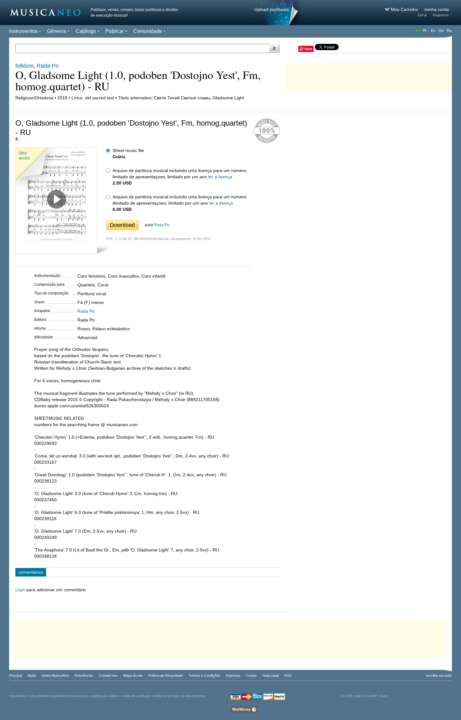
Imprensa (233, 675)
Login (20, 590)
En (433, 31)
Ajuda (32, 675)
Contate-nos (108, 675)
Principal (15, 675)
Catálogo (86, 31)
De (441, 31)
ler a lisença (220, 176)
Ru (449, 31)
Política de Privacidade (165, 675)
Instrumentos (23, 31)
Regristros (441, 15)
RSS (287, 675)
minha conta (436, 9)
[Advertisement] (368, 75)
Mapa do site (133, 675)
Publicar (114, 31)
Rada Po (161, 225)
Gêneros (56, 31)
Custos (251, 675)
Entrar (422, 15)
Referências (84, 675)
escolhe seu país (439, 675)
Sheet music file (128, 150)
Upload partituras (271, 9)
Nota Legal (270, 675)
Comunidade (147, 31)
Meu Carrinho (405, 9)
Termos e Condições (204, 675)
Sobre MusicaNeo (55, 675)
